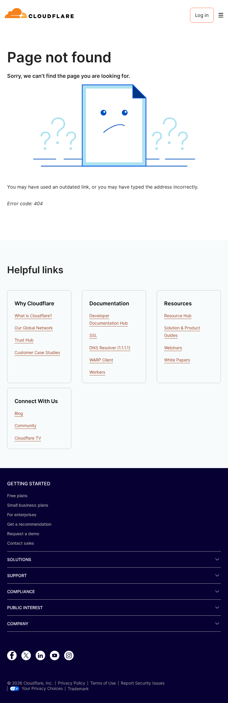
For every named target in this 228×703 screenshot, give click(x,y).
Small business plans (27, 505)
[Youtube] (54, 656)
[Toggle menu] (220, 15)
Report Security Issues (142, 683)
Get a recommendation (29, 524)
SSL (93, 335)
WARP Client (101, 359)
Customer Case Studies (37, 352)
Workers (97, 372)
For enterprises (22, 514)
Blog (19, 413)
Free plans (17, 495)
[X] (26, 656)
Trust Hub (24, 339)
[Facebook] (12, 656)
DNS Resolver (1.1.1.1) (109, 347)
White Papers (177, 359)
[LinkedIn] (40, 656)
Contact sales (20, 543)
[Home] (40, 15)
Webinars (173, 347)
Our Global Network (34, 327)
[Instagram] (69, 656)
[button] (114, 125)
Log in (202, 15)
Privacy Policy (71, 683)
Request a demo (23, 533)
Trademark (78, 689)
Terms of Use (103, 683)
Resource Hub (177, 315)
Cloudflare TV (28, 437)
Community (26, 425)
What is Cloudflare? (33, 315)
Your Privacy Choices (42, 688)
